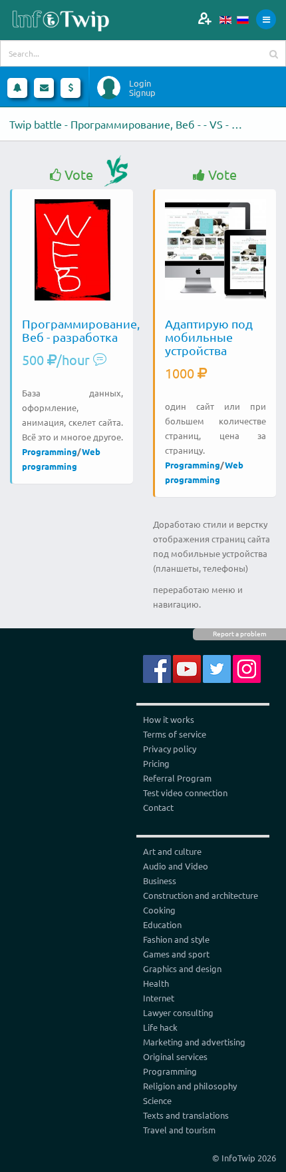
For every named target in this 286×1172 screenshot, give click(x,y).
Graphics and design (182, 968)
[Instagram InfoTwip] (247, 667)
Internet (158, 997)
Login (140, 83)
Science (157, 1100)
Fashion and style (176, 939)
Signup (142, 92)
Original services (175, 1056)
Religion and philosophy (190, 1085)
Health (156, 983)
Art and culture (172, 851)
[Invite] (204, 18)
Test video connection (185, 792)
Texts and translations (186, 1115)
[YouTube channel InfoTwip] (187, 667)
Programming (49, 451)
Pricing (156, 763)
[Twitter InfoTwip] (217, 667)
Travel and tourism (179, 1129)
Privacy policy (169, 748)
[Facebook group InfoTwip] (157, 667)
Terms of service (174, 734)
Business (159, 880)
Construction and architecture (200, 895)
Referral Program (177, 778)
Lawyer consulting (178, 1012)
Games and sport (176, 953)
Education (162, 924)
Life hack (160, 1027)
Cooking (159, 909)
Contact (158, 807)
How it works (168, 719)
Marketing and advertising (194, 1041)
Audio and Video (175, 866)
